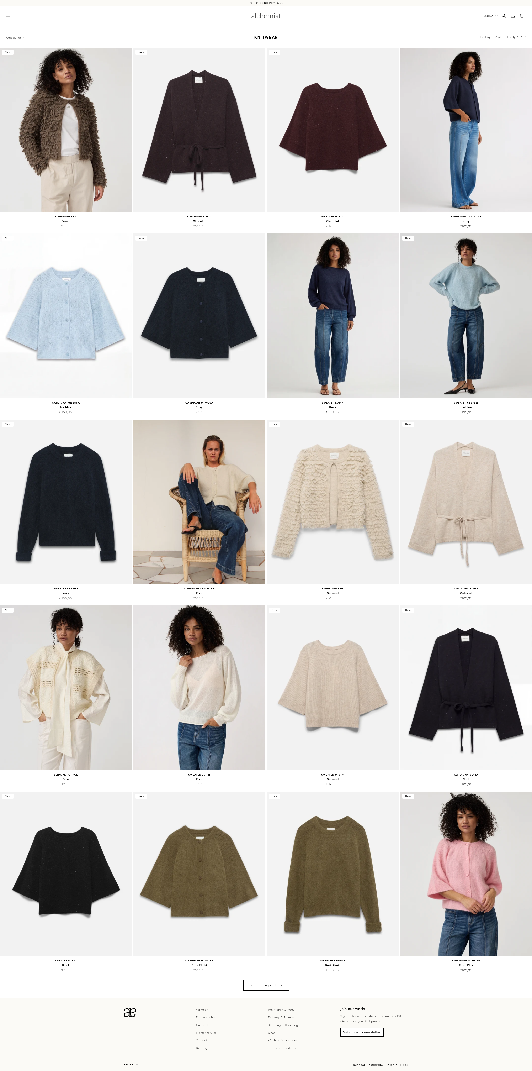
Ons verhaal (205, 1025)
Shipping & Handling (283, 1025)
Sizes (271, 1032)
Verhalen (202, 1009)
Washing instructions (282, 1040)
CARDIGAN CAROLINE (466, 216)
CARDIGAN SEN (65, 216)
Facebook (358, 1064)
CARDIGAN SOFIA (199, 216)
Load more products (266, 985)
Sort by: (485, 37)
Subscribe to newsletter (362, 1032)
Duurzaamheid (207, 1017)
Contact (201, 1040)
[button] (8, 14)
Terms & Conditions (282, 1048)
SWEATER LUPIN (333, 402)
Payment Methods (281, 1009)
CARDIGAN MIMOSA (66, 402)
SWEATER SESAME (466, 402)
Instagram (375, 1064)
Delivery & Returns (281, 1017)
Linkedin (391, 1064)
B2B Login (203, 1048)
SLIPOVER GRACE (66, 774)
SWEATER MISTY (332, 216)
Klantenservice (206, 1032)
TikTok (404, 1064)
